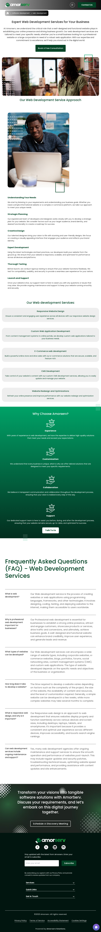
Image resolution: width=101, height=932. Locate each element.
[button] (96, 927)
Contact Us (87, 4)
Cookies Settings (79, 920)
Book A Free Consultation (50, 48)
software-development (21, 13)
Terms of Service (37, 920)
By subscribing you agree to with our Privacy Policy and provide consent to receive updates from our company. (48, 874)
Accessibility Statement (58, 920)
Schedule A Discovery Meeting (50, 823)
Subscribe (69, 863)
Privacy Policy (21, 920)
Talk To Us (50, 530)
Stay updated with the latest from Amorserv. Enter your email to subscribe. (48, 855)
